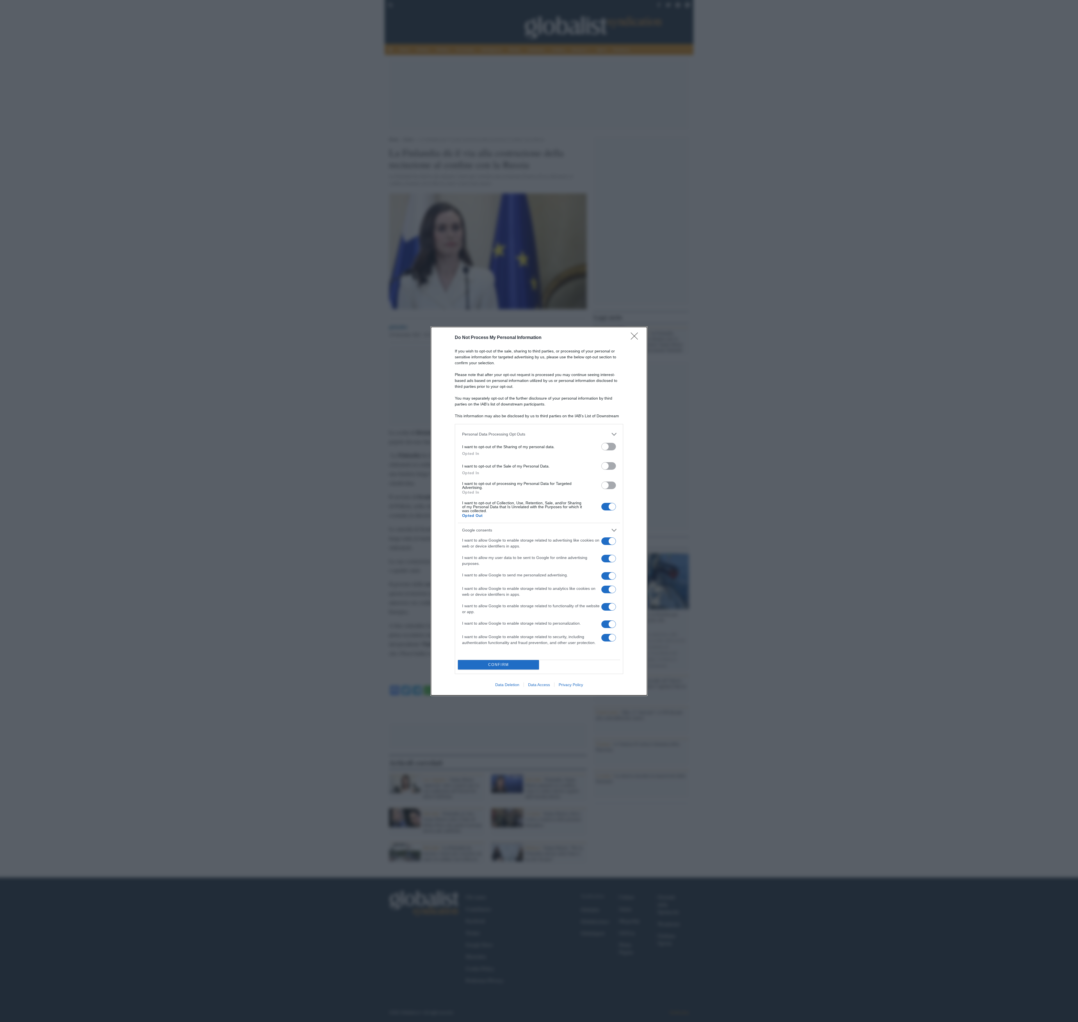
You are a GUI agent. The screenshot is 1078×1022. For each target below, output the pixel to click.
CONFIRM (498, 665)
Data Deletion (507, 684)
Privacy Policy (571, 684)
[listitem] (539, 434)
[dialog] (539, 511)
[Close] (636, 338)
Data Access (539, 684)
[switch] (608, 446)
